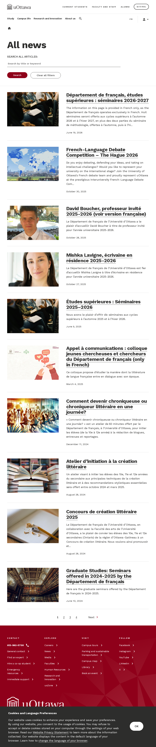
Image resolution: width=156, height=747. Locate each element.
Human (55, 669)
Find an (15, 657)
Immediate (18, 679)
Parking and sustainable (95, 653)
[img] (19, 7)
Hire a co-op (18, 663)
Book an (90, 673)
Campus (90, 645)
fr (131, 19)
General (16, 651)
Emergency (13, 671)
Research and (52, 677)
